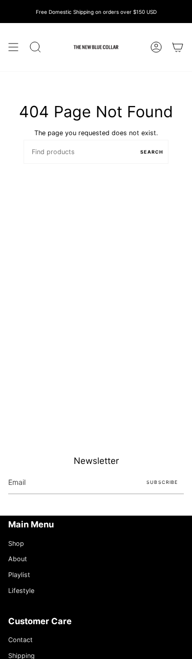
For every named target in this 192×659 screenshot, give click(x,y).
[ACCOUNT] (156, 47)
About (17, 559)
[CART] (178, 47)
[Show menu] (13, 47)
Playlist (19, 575)
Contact (20, 640)
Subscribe (162, 482)
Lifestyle (21, 590)
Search (151, 152)
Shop (16, 543)
